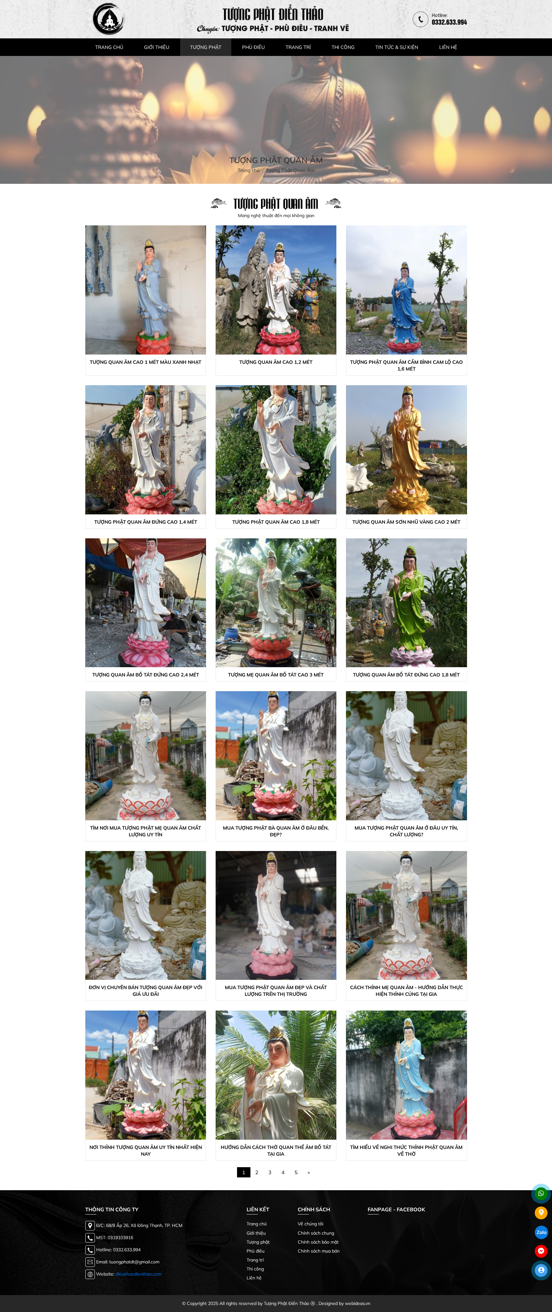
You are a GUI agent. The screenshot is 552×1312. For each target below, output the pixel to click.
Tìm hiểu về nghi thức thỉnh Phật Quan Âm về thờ (406, 1150)
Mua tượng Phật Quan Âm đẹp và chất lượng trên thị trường (276, 990)
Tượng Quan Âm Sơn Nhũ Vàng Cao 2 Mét (406, 522)
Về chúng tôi (310, 1224)
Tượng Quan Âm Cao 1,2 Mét (275, 362)
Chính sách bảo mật (318, 1242)
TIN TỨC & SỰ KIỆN (396, 47)
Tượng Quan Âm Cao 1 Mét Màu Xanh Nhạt (145, 362)
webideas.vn (357, 1303)
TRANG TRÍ (298, 47)
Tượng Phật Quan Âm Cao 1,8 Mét (276, 522)
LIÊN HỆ (448, 47)
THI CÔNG (343, 47)
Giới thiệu (256, 1233)
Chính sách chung (316, 1233)
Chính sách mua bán (319, 1251)
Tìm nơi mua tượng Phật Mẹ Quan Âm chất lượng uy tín (145, 831)
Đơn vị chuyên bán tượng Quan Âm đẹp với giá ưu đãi (145, 990)
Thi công (255, 1269)
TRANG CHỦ (109, 47)
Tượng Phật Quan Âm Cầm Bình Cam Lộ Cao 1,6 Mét (406, 365)
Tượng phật (258, 1242)
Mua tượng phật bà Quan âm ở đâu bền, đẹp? (276, 831)
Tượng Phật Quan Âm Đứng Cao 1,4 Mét (145, 522)
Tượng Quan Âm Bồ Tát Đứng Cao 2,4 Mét (145, 675)
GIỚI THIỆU (156, 47)
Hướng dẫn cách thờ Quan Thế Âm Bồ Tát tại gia (276, 1150)
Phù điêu (255, 1251)
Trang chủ (257, 1224)
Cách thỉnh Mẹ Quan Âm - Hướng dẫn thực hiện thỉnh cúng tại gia (406, 990)
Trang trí (255, 1260)
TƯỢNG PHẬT (205, 47)
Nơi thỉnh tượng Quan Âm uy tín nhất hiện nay (145, 1150)
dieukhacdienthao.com (138, 1274)
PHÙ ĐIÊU (253, 47)
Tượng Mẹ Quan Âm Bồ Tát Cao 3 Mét (276, 675)
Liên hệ (254, 1278)
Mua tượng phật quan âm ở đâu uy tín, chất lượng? (406, 831)
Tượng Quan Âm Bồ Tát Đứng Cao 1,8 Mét (406, 675)
